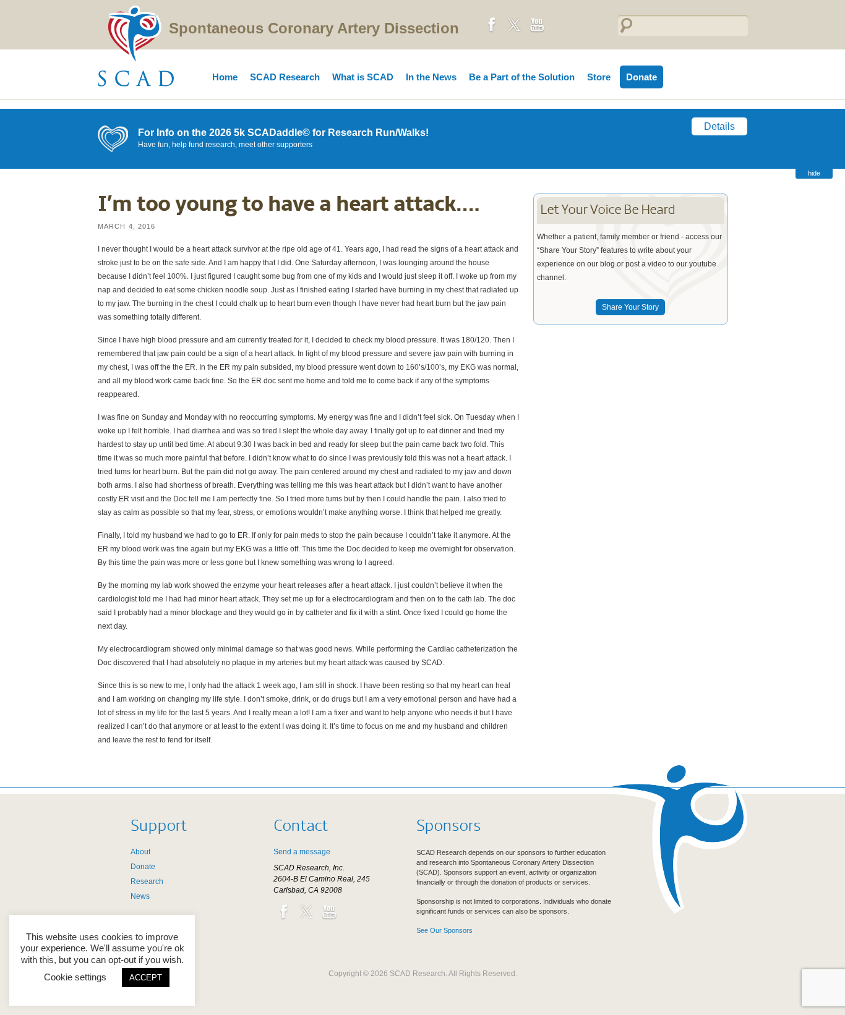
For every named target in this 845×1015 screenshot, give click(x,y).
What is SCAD (362, 77)
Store (599, 77)
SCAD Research (285, 77)
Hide (814, 173)
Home (225, 77)
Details (719, 126)
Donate (641, 77)
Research (147, 881)
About (140, 851)
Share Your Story (630, 307)
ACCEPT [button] (145, 977)
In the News (431, 77)
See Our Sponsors (444, 930)
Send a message (301, 851)
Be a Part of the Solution (522, 77)
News (140, 896)
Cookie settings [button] (75, 977)
